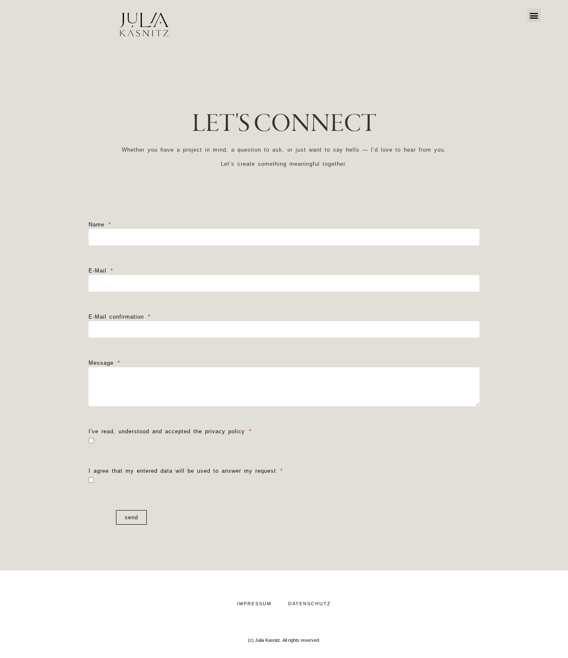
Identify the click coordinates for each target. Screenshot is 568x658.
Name (98, 226)
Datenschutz (309, 603)
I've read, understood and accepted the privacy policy (168, 433)
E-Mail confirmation (118, 318)
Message (102, 364)
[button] (534, 15)
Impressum (254, 603)
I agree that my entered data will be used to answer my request (184, 472)
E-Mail (99, 272)
